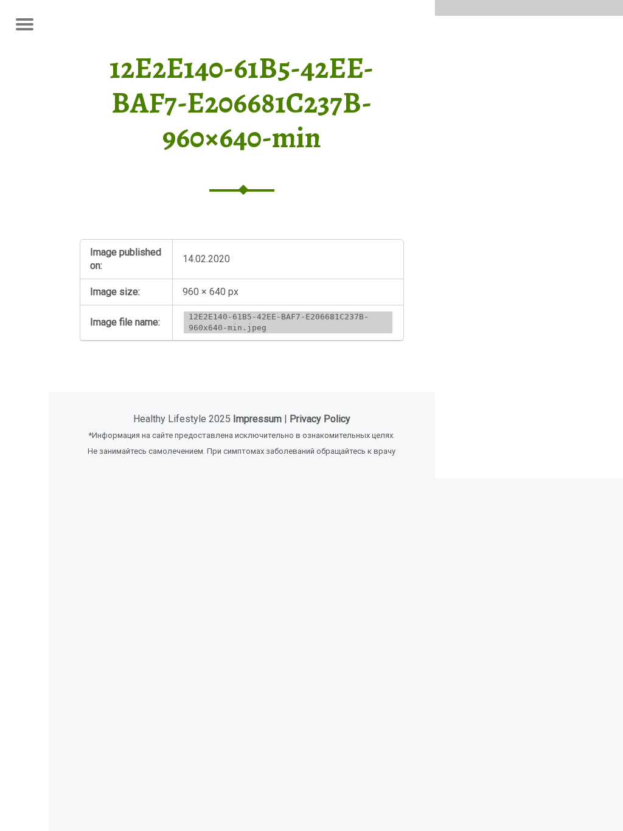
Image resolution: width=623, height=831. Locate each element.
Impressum (257, 419)
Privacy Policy (320, 419)
